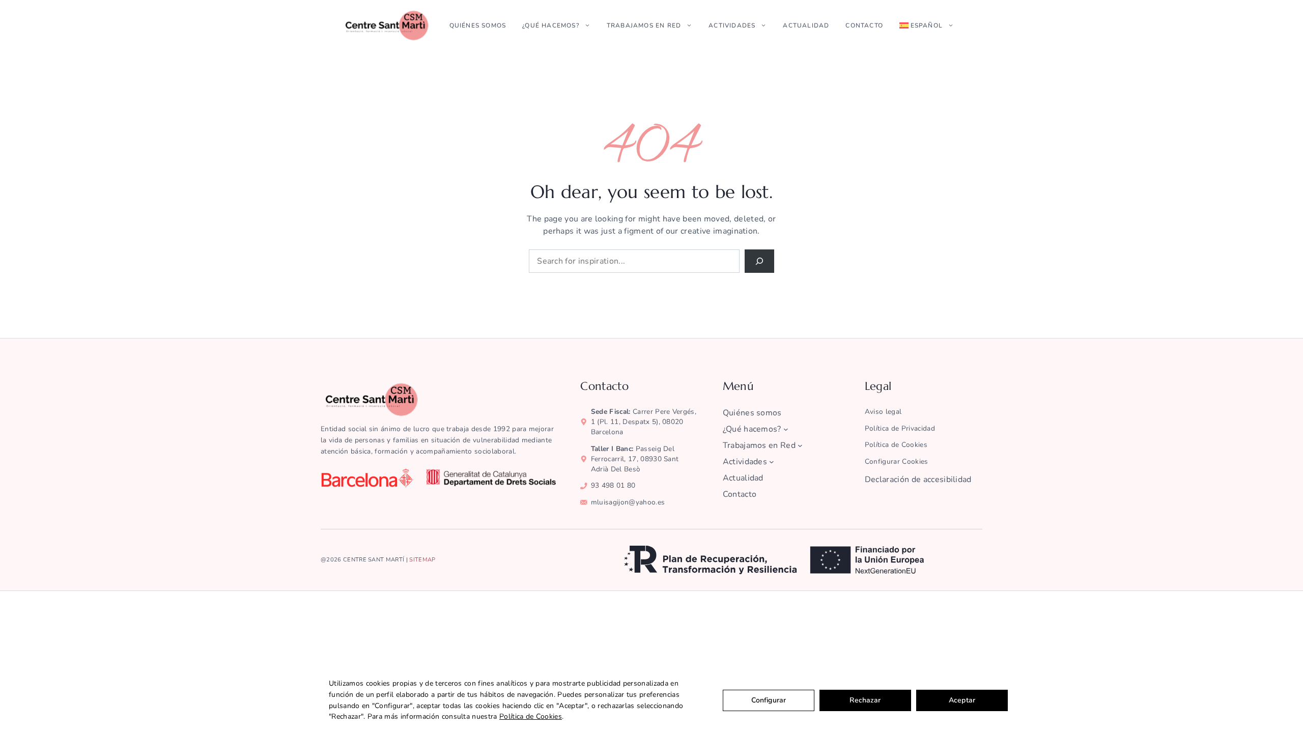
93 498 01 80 (613, 485)
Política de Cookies (530, 716)
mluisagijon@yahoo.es (628, 502)
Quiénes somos (477, 25)
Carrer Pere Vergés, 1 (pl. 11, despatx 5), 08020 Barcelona (643, 422)
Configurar (768, 700)
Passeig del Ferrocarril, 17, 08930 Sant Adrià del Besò (635, 459)
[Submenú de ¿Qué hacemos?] (785, 429)
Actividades (732, 25)
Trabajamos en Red (644, 25)
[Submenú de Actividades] (771, 461)
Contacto (864, 25)
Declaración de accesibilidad (918, 479)
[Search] (759, 261)
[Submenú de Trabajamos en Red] (800, 445)
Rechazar (865, 700)
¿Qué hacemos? (550, 25)
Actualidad (806, 25)
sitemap (422, 559)
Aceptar (962, 700)
